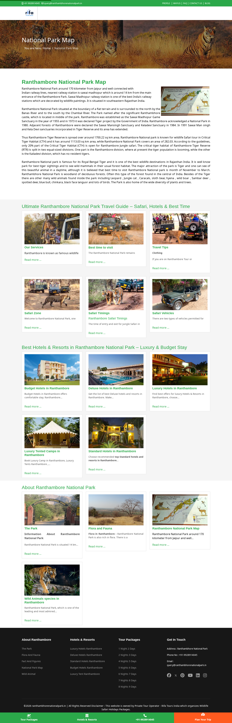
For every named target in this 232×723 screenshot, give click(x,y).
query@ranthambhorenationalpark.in (63, 3)
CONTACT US (196, 3)
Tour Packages (29, 719)
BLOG (207, 3)
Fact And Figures (31, 661)
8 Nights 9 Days (127, 686)
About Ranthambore (63, 26)
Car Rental (180, 26)
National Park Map (32, 667)
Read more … (32, 260)
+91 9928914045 (32, 3)
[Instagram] (205, 675)
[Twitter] (176, 675)
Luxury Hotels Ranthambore (86, 648)
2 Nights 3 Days (127, 655)
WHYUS (177, 3)
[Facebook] (169, 675)
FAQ (185, 3)
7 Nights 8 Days (127, 680)
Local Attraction (199, 26)
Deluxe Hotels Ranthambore (86, 655)
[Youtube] (190, 675)
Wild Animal (28, 674)
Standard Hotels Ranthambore (87, 661)
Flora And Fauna (31, 655)
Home (43, 26)
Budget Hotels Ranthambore (86, 667)
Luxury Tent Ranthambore (85, 674)
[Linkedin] (198, 675)
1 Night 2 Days (127, 648)
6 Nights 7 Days (127, 674)
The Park (27, 648)
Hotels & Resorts (87, 719)
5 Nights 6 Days (127, 667)
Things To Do (109, 26)
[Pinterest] (182, 675)
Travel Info (87, 26)
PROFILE (166, 3)
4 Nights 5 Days (127, 661)
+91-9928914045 (145, 719)
